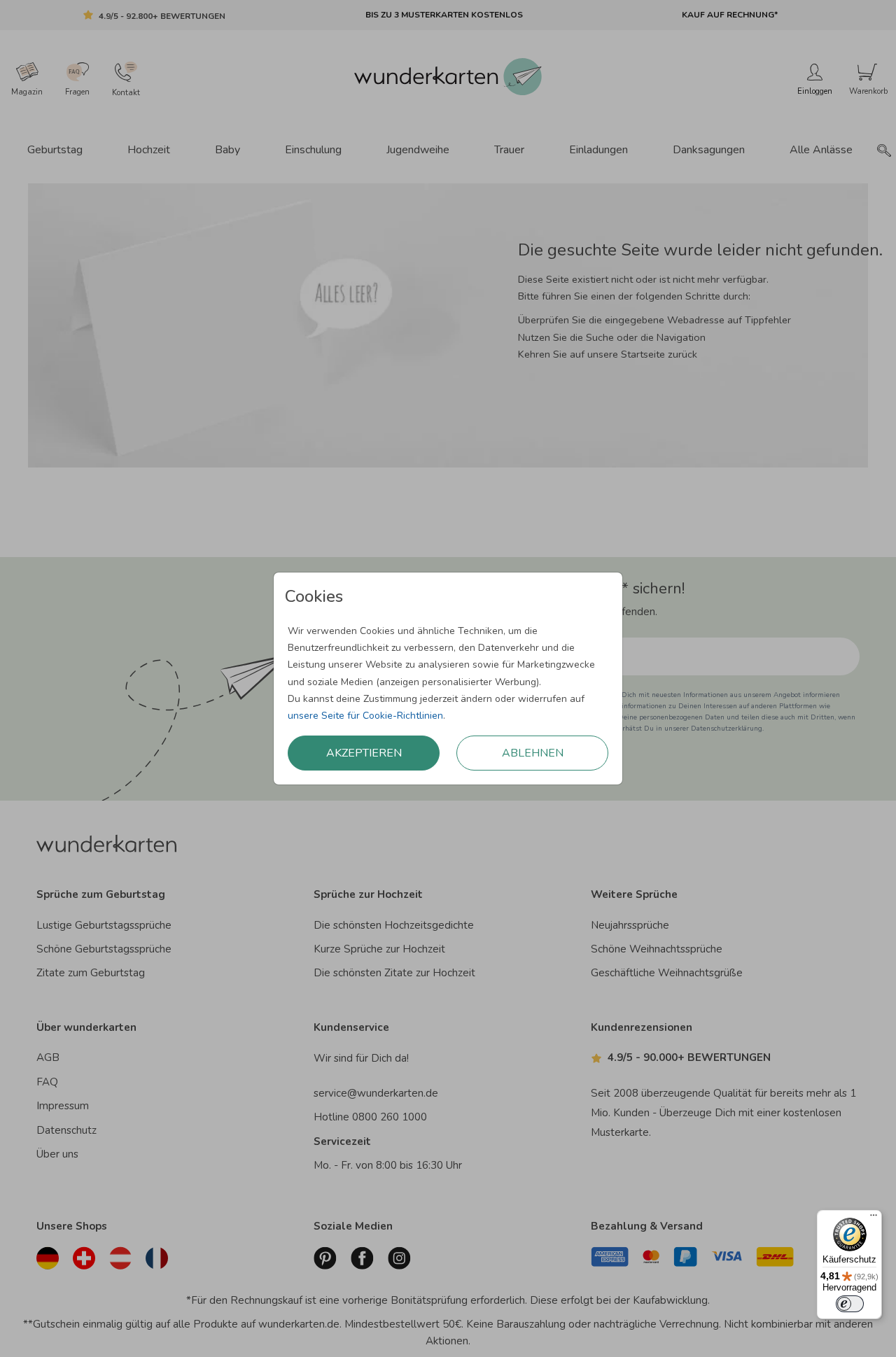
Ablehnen (533, 753)
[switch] (850, 1303)
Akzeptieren (364, 753)
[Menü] (873, 1218)
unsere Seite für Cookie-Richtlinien (365, 715)
